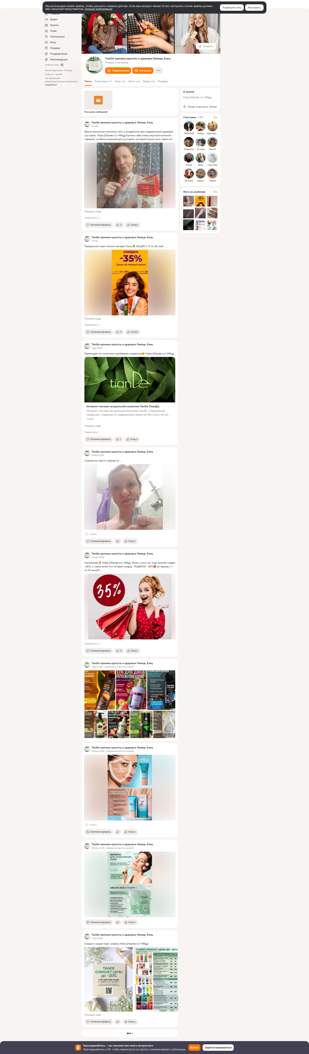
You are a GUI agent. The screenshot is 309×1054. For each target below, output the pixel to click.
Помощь (68, 70)
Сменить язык (52, 64)
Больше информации (98, 9)
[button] (118, 70)
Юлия (189, 165)
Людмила (189, 149)
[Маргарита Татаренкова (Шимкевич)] (212, 126)
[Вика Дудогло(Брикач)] (201, 158)
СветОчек (212, 165)
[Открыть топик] (130, 135)
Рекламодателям (54, 70)
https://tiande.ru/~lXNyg (197, 97)
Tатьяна (201, 149)
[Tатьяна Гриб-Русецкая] (201, 142)
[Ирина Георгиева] (201, 174)
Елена (201, 133)
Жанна (212, 149)
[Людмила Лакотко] (189, 142)
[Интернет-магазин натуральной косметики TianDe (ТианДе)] (129, 390)
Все (215, 117)
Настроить (254, 7)
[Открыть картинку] (108, 979)
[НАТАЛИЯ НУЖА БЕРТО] (189, 126)
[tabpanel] (130, 572)
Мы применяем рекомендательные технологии (61, 81)
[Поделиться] (117, 541)
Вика (200, 165)
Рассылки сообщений (95, 112)
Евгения (189, 180)
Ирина (200, 180)
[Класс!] (86, 534)
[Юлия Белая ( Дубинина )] (189, 158)
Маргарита (212, 133)
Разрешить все (232, 7)
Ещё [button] (57, 74)
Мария (212, 180)
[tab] (88, 81)
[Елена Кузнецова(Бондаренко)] (201, 126)
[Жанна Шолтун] (212, 142)
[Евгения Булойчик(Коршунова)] (189, 174)
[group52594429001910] (87, 124)
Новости (49, 74)
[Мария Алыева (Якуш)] (212, 174)
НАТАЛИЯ (189, 133)
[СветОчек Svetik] (212, 158)
